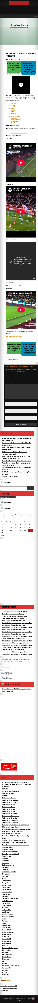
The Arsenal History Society (10, 948)
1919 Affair (5, 789)
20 (15, 527)
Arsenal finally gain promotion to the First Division (16, 461)
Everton (13, 110)
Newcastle (13, 113)
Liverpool (13, 115)
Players (4, 923)
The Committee (6, 950)
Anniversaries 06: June (8, 809)
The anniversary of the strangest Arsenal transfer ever (19, 366)
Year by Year (5, 975)
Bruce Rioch (5, 863)
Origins (4, 919)
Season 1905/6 (6, 934)
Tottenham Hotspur (15, 119)
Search (30, 488)
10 (2, 524)
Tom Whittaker (6, 957)
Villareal (13, 122)
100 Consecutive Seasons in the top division (15, 782)
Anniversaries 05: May (8, 807)
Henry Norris (6, 896)
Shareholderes (6, 943)
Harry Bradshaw (7, 892)
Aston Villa (13, 103)
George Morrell (6, 887)
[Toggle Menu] (35, 16)
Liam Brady (5, 912)
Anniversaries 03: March (9, 802)
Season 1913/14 (6, 930)
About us (4, 796)
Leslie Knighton (6, 910)
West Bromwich (14, 121)
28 (20, 530)
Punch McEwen (6, 925)
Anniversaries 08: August (9, 813)
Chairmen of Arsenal (8, 865)
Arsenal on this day (7, 849)
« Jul (2, 535)
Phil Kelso (5, 921)
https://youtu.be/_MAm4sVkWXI (14, 336)
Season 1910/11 (6, 939)
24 (2, 530)
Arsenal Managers (7, 847)
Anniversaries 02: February (10, 800)
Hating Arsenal (6, 894)
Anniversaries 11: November (10, 820)
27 (15, 530)
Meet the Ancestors (8, 916)
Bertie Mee (5, 858)
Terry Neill (5, 946)
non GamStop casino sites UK (8, 986)
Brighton (13, 105)
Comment (8, 382)
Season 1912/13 (6, 941)
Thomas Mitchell (7, 954)
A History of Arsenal (8, 793)
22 (25, 527)
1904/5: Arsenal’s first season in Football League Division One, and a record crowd (16, 457)
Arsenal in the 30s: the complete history (13, 840)
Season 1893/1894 (7, 932)
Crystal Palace (14, 107)
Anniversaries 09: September (10, 816)
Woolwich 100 (6, 968)
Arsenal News (6, 678)
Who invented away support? (10, 966)
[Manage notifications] (33, 998)
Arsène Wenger (6, 856)
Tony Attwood (25, 59)
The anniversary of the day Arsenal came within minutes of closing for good (21, 370)
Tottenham (5, 959)
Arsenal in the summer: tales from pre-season (15, 845)
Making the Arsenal (7, 914)
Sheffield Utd (14, 118)
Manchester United (15, 116)
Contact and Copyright (9, 872)
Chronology (5, 867)
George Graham (6, 885)
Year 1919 (4, 972)
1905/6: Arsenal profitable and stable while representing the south (14, 453)
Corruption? (5, 874)
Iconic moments (6, 905)
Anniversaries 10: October (9, 818)
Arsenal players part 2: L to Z (10, 854)
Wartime (4, 963)
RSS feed (17, 684)
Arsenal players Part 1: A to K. (10, 852)
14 (20, 524)
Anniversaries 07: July (8, 811)
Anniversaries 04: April (8, 805)
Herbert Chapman (7, 901)
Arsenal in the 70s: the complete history (14, 843)
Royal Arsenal (6, 928)
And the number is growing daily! (19, 133)
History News (6, 903)
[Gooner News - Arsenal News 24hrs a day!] (6, 508)
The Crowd (5, 952)
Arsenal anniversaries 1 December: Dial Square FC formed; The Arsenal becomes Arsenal (16, 830)
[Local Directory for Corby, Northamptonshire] (5, 981)
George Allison (6, 883)
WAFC (3, 961)
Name (7, 401)
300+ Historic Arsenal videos (10, 791)
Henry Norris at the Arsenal (10, 899)
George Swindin (6, 890)
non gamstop (4, 990)
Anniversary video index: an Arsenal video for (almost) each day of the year (15, 826)
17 (2, 527)
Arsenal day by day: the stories (11, 834)
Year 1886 (5, 970)
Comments (5, 869)
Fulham (12, 111)
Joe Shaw (5, 907)
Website (7, 415)
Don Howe (5, 876)
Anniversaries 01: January (9, 798)
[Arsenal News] (6, 482)
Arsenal (16, 359)
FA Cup (4, 878)
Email (7, 408)
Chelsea (12, 108)
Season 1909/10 (6, 937)
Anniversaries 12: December (10, 822)
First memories (6, 881)
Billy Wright (5, 860)
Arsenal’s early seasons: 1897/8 (11, 476)
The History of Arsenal (19, 25)
